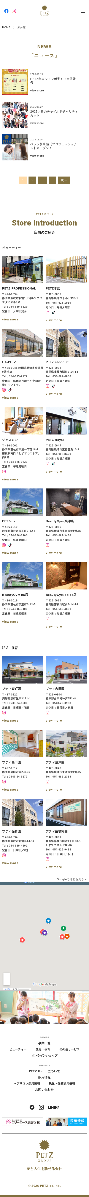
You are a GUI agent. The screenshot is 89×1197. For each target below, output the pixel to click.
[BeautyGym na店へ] (22, 596)
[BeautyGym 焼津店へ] (66, 522)
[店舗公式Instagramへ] (47, 312)
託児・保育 (43, 1049)
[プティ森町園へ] (22, 689)
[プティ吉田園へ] (66, 689)
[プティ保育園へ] (22, 834)
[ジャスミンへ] (22, 444)
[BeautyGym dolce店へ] (66, 596)
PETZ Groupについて (44, 1071)
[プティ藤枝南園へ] (66, 834)
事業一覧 (44, 1043)
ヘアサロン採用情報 (27, 1083)
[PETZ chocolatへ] (66, 365)
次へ (64, 180)
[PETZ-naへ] (22, 522)
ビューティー (18, 1049)
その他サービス (69, 1049)
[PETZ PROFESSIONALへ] (22, 289)
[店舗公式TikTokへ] (53, 312)
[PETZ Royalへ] (66, 444)
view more (37, 90)
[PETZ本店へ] (66, 289)
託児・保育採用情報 (62, 1083)
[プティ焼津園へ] (66, 761)
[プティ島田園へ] (22, 761)
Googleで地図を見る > (72, 879)
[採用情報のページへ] (66, 1122)
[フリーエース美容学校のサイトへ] (22, 1122)
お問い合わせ (44, 1089)
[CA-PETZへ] (22, 365)
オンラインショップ (45, 1055)
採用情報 (44, 1077)
